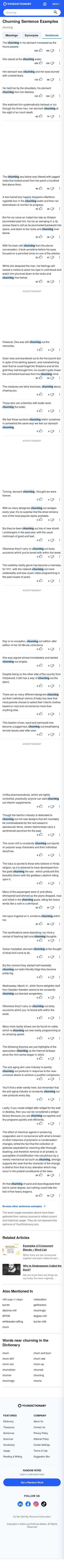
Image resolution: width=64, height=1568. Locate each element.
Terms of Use (41, 1450)
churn (5, 1327)
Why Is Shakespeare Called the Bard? (42, 1267)
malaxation (40, 1299)
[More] (60, 50)
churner (6, 1375)
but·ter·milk (40, 1321)
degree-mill (40, 1316)
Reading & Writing (12, 1456)
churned (38, 1369)
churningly (40, 1310)
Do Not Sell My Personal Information (32, 1516)
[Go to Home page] (17, 4)
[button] (45, 3)
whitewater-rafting (12, 1321)
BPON (6, 1316)
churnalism (8, 1369)
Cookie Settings (42, 1444)
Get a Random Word (32, 1482)
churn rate (39, 1358)
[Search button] (55, 12)
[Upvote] (41, 51)
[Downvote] (52, 51)
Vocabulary (9, 1444)
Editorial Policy (41, 1439)
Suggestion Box (42, 1456)
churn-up (39, 1364)
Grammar (8, 1439)
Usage (6, 1450)
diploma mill (9, 1310)
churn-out (7, 1364)
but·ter (6, 1305)
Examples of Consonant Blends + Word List (38, 1247)
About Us (38, 1421)
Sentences (52, 35)
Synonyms (31, 35)
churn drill (8, 1358)
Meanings (12, 35)
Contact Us (39, 1427)
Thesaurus (8, 1427)
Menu (56, 3)
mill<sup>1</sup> (12, 1299)
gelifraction (40, 1305)
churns (38, 1381)
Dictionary (8, 1421)
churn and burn (42, 1353)
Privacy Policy (41, 1433)
